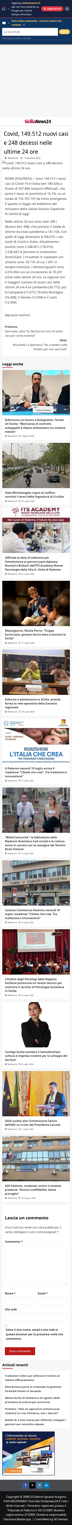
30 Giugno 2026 (28, 1198)
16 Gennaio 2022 (32, 158)
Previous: (34, 331)
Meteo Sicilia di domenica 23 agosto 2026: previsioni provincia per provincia (32, 1400)
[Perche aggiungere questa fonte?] (67, 8)
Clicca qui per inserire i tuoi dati (16, 38)
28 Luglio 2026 (27, 501)
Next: (40, 344)
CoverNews (41, 1519)
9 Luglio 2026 (27, 780)
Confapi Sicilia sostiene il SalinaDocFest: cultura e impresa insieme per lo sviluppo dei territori (36, 1056)
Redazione (13, 158)
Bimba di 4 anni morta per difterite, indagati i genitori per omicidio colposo (35, 1422)
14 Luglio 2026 (27, 711)
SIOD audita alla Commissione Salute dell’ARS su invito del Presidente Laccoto (33, 1123)
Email (43, 1293)
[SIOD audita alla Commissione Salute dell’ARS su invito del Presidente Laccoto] (36, 1093)
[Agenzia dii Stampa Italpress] (28, 1453)
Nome (10, 1293)
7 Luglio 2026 (27, 853)
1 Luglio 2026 (27, 1129)
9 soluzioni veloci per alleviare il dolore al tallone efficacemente (32, 1378)
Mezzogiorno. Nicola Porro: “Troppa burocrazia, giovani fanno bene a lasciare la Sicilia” (35, 634)
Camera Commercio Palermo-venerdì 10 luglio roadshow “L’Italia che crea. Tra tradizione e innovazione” (32, 914)
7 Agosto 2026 (27, 436)
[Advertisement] (36, 81)
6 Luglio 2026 (27, 922)
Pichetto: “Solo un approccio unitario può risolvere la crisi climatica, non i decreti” (32, 1411)
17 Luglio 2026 (27, 643)
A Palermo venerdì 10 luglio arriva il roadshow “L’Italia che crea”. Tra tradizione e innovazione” (36, 772)
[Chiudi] (8, 9)
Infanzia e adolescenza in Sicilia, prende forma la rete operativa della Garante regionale (32, 703)
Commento (14, 1242)
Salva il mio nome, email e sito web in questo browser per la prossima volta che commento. (34, 1334)
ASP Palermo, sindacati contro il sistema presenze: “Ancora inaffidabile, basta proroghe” (33, 1190)
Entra (64, 31)
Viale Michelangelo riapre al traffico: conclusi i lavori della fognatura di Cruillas (34, 495)
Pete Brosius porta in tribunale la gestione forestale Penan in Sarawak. (33, 1389)
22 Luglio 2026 (27, 574)
